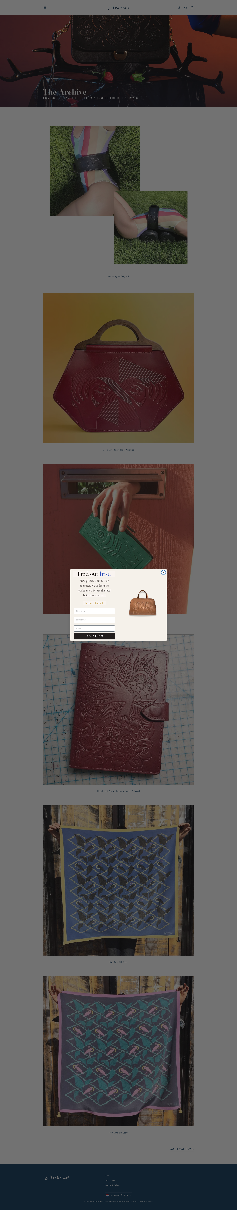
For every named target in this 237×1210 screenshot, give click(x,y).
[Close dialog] (163, 572)
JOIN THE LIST (94, 636)
